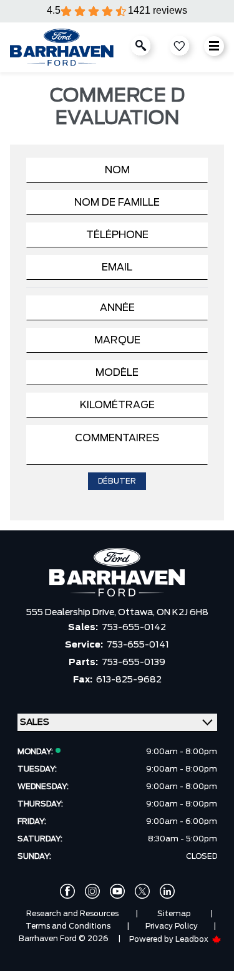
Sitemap (174, 913)
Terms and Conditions (68, 926)
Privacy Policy (171, 926)
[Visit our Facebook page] (67, 891)
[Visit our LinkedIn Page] (167, 891)
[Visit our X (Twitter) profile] (142, 891)
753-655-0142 (134, 627)
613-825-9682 (129, 680)
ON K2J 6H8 (182, 612)
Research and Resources (72, 913)
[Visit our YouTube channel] (117, 891)
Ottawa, (137, 612)
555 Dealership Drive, (72, 612)
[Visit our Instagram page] (92, 891)
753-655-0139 (133, 662)
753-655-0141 (138, 645)
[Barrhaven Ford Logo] (62, 47)
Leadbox (192, 939)
